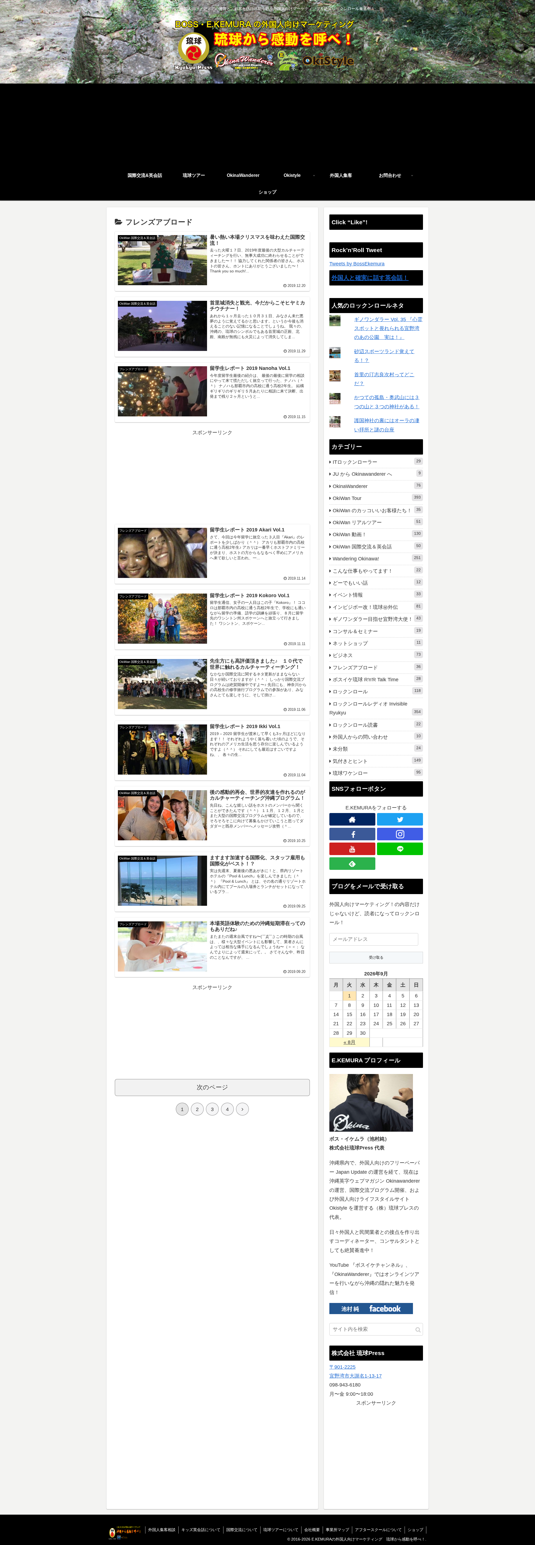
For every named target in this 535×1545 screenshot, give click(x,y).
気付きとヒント (377, 761)
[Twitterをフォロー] (400, 819)
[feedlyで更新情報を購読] (352, 863)
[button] (418, 1330)
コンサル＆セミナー (377, 631)
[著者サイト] (352, 819)
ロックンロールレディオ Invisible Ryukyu (375, 708)
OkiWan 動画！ (377, 534)
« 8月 (350, 1042)
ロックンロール (377, 691)
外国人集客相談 (162, 1529)
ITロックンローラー (377, 462)
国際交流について (241, 1529)
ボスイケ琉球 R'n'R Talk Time (377, 679)
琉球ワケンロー (377, 773)
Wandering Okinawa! (377, 558)
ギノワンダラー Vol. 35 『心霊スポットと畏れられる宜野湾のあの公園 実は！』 (388, 328)
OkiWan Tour (377, 498)
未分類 (377, 749)
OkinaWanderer (377, 486)
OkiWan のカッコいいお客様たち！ (377, 510)
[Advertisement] (267, 125)
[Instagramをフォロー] (400, 834)
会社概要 (312, 1529)
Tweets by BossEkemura (357, 264)
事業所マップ (337, 1529)
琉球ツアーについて (280, 1529)
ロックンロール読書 (377, 725)
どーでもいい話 (377, 583)
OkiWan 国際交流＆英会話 (377, 546)
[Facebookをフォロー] (352, 834)
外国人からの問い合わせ (377, 737)
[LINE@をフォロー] (400, 849)
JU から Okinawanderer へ (377, 474)
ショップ (415, 1529)
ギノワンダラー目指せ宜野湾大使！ (377, 619)
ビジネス (377, 655)
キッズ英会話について (200, 1529)
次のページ (212, 1087)
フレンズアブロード (377, 667)
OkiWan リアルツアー (377, 522)
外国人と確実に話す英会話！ (370, 277)
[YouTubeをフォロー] (352, 849)
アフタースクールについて (378, 1529)
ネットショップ (377, 643)
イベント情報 (377, 595)
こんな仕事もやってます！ (377, 571)
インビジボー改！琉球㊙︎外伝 (377, 607)
